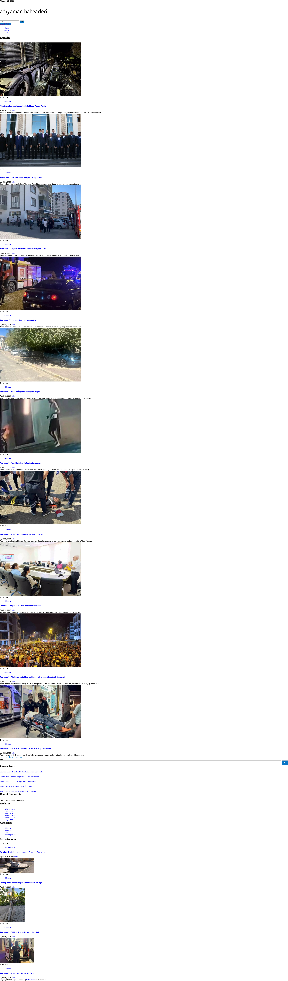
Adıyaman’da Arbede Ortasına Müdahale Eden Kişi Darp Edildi (25, 748)
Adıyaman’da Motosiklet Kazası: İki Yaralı (16, 786)
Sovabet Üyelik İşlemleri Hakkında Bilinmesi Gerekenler (21, 772)
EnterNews (30, 980)
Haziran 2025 (9, 818)
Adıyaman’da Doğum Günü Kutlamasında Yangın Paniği (23, 249)
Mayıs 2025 (9, 820)
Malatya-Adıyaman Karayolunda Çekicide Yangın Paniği (23, 106)
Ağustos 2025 (9, 813)
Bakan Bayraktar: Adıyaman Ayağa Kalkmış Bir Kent (21, 177)
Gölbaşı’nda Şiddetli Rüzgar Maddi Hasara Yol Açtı (19, 777)
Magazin (7, 830)
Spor (6, 832)
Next (21, 757)
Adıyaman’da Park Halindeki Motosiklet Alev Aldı (20, 463)
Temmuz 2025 (9, 816)
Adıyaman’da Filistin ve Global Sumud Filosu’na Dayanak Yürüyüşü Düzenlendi (32, 677)
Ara (1, 759)
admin (14, 110)
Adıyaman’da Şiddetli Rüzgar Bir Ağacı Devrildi (18, 781)
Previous (3, 757)
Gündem (7, 101)
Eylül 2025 (8, 811)
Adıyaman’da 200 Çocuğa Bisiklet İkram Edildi (18, 791)
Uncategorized (10, 835)
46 (17, 757)
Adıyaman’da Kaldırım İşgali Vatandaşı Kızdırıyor (20, 392)
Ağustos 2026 (9, 809)
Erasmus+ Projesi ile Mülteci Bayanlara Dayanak (20, 606)
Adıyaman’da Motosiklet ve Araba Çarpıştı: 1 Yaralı (21, 534)
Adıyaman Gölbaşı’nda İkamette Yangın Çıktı (18, 320)
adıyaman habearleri (23, 11)
